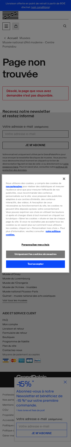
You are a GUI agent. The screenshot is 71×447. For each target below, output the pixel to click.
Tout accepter (35, 264)
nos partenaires (14, 186)
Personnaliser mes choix (35, 245)
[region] (35, 223)
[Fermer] (64, 179)
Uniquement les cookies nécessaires (35, 254)
